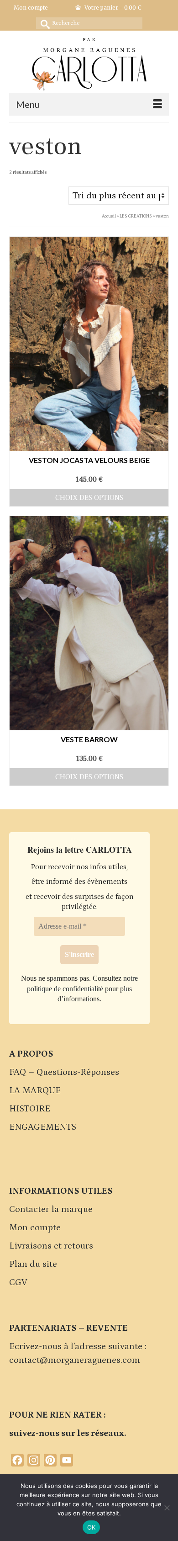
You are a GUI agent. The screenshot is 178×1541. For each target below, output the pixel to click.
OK (91, 1527)
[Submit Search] (43, 23)
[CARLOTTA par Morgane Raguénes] (89, 62)
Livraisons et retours (51, 1246)
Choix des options (89, 497)
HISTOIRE (29, 1109)
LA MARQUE (35, 1090)
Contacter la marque (51, 1209)
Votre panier (112, 7)
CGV (18, 1282)
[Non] (166, 1507)
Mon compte (35, 1227)
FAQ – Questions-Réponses (64, 1072)
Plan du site (33, 1264)
